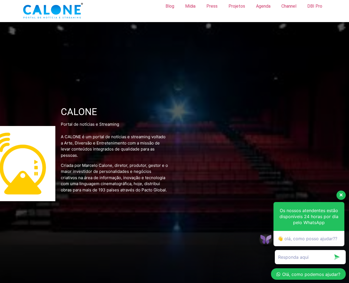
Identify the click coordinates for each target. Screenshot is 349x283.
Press (212, 6)
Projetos (236, 6)
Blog (170, 6)
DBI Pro (314, 6)
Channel (288, 6)
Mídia (190, 6)
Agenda (263, 6)
